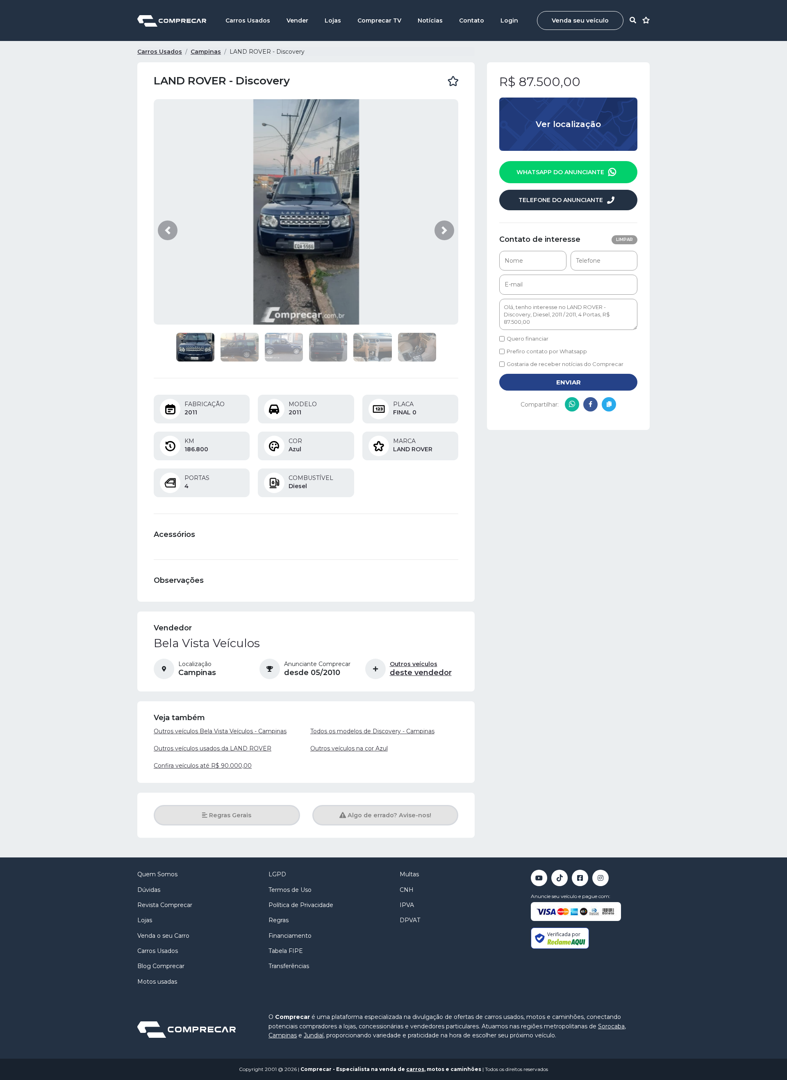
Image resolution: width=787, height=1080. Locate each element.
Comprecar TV (379, 20)
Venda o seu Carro (163, 935)
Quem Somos (157, 874)
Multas (409, 874)
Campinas (206, 51)
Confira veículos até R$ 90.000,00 (203, 765)
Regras (278, 920)
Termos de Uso (290, 890)
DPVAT (410, 920)
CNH (407, 890)
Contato (471, 20)
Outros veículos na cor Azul (349, 748)
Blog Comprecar (160, 966)
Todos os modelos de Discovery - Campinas (372, 731)
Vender (297, 20)
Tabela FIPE (285, 951)
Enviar (568, 382)
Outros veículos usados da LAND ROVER (212, 748)
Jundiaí (313, 1035)
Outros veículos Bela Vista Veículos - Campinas (220, 731)
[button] (167, 230)
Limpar (624, 239)
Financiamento (290, 935)
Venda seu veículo (580, 20)
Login (509, 20)
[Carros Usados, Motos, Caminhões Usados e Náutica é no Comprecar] (171, 20)
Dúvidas (148, 890)
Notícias (430, 20)
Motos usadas (157, 981)
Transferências (288, 966)
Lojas (333, 20)
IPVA (407, 905)
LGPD (277, 874)
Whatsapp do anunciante (704, 1060)
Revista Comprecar (164, 905)
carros (415, 1069)
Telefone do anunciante (561, 200)
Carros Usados (247, 20)
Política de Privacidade (300, 905)
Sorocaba (611, 1026)
